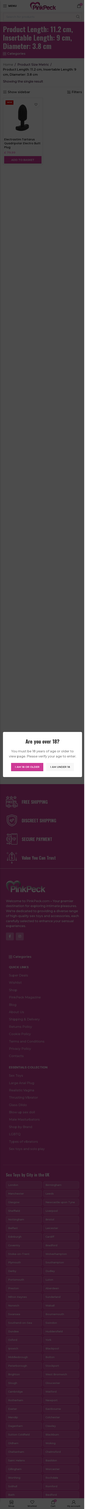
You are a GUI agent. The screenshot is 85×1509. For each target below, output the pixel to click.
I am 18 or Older (27, 766)
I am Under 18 (60, 766)
